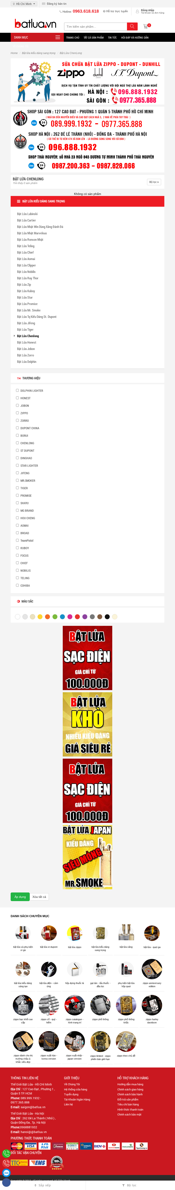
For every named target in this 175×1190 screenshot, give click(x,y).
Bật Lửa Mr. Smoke (29, 310)
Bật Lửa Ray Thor (27, 278)
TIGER (24, 488)
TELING (24, 578)
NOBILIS (25, 570)
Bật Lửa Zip (24, 284)
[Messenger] (6, 1182)
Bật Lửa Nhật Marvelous (32, 233)
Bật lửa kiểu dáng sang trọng (38, 53)
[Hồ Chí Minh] (6, 1163)
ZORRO (24, 421)
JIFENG (24, 473)
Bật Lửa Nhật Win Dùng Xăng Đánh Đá (40, 226)
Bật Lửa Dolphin (26, 361)
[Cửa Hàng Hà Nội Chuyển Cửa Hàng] (87, 139)
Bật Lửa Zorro (25, 355)
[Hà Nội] (6, 1153)
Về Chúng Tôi (72, 1084)
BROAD (24, 533)
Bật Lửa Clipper (26, 265)
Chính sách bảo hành (130, 1094)
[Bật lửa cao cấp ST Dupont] (87, 790)
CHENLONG (27, 443)
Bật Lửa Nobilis (26, 271)
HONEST (25, 398)
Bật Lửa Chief (25, 252)
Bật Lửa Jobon (26, 349)
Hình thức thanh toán (130, 1109)
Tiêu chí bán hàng (128, 1104)
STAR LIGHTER (29, 465)
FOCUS (24, 555)
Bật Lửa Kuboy (26, 291)
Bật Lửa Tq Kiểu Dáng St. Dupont (37, 316)
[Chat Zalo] (6, 1173)
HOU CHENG (27, 518)
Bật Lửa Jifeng (26, 323)
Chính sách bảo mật (129, 1114)
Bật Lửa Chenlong (28, 336)
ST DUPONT (27, 450)
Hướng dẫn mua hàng (130, 1084)
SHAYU (24, 503)
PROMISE (26, 495)
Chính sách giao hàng (130, 1089)
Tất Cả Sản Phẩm (94, 37)
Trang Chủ (72, 37)
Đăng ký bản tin (55, 3)
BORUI (24, 436)
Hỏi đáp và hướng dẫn (135, 37)
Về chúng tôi (20, 46)
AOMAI (24, 525)
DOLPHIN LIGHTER (31, 391)
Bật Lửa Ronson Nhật (30, 239)
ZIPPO (24, 413)
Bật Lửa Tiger (25, 329)
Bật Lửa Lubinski (27, 214)
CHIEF (24, 563)
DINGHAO (26, 458)
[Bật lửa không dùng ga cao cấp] (87, 657)
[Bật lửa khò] (87, 724)
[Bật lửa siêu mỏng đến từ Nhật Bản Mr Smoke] (87, 856)
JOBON (24, 406)
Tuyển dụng (71, 1094)
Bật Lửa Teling (25, 246)
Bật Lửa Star (25, 297)
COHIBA (25, 585)
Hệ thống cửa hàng (75, 1089)
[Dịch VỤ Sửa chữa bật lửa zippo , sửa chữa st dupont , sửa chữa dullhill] (87, 81)
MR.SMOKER (27, 480)
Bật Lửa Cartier (26, 220)
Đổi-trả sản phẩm (127, 1099)
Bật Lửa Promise (27, 304)
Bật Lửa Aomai (26, 259)
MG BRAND (27, 510)
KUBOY (24, 548)
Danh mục (21, 37)
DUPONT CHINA (29, 428)
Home (14, 53)
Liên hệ (68, 1104)
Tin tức (112, 37)
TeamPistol (26, 540)
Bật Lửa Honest (26, 342)
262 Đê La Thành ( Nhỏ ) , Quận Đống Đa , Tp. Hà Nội (33, 1120)
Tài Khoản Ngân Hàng (77, 1099)
